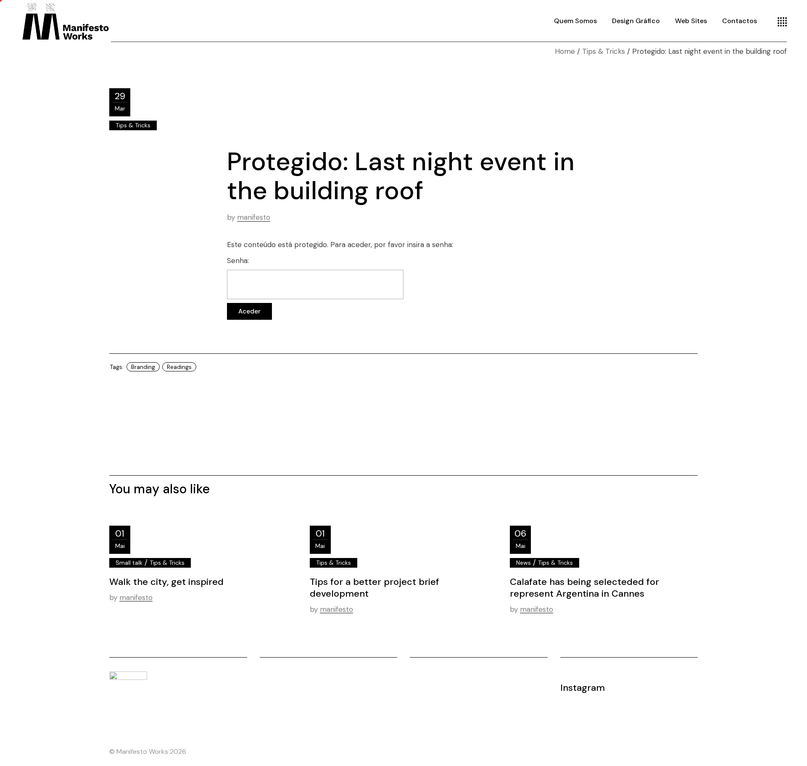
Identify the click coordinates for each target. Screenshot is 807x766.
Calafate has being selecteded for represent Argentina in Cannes (584, 588)
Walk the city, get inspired (166, 582)
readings (179, 367)
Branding (143, 367)
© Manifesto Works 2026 (147, 751)
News (523, 562)
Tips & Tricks (603, 51)
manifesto (253, 217)
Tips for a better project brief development (374, 588)
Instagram (582, 688)
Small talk (129, 562)
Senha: (238, 260)
